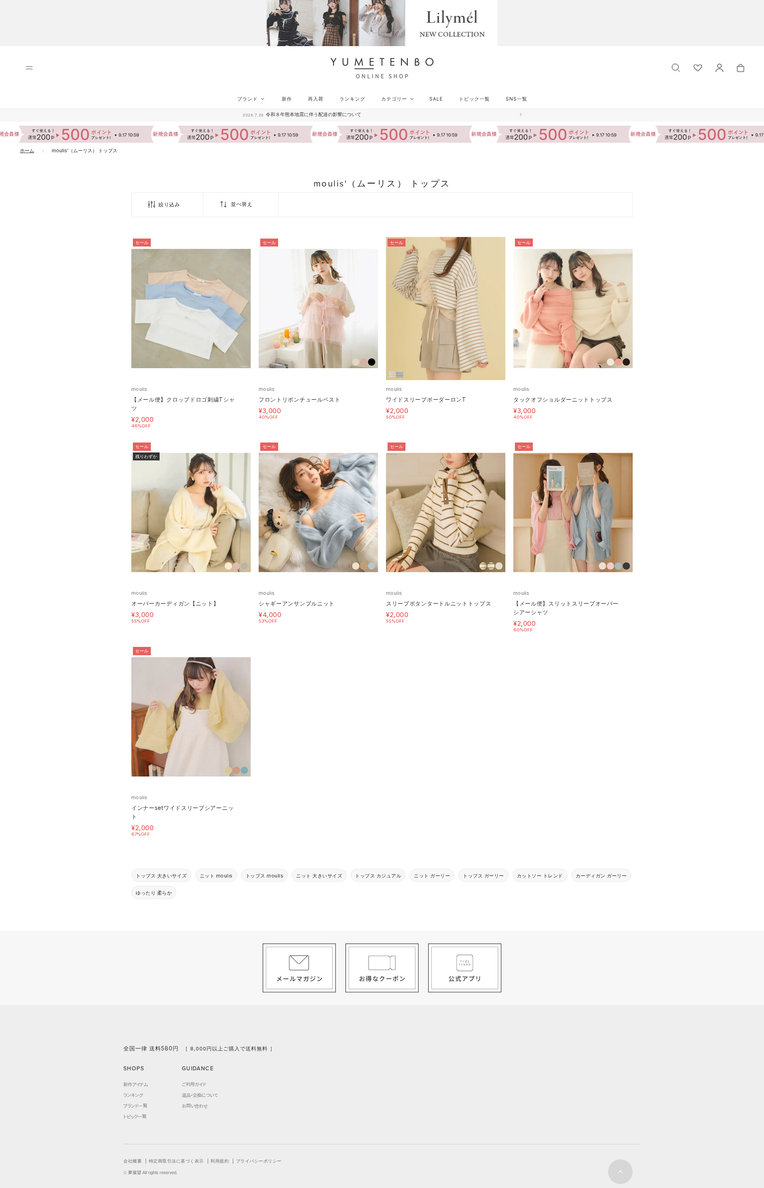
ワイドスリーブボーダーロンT (426, 399)
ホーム (27, 150)
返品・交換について (200, 1095)
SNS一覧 (516, 99)
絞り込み (169, 204)
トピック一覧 (474, 99)
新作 (287, 99)
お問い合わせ (195, 1105)
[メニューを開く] (29, 67)
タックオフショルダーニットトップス (563, 399)
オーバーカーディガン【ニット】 (175, 603)
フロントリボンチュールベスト (300, 399)
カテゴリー (394, 99)
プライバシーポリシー (259, 1161)
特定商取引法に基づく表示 (176, 1161)
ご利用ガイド (194, 1084)
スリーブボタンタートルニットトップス (438, 603)
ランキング (352, 99)
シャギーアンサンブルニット (297, 603)
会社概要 (132, 1161)
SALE (436, 99)
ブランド (247, 99)
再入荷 (316, 99)
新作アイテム (135, 1084)
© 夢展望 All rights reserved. (150, 1172)
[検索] (676, 67)
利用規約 (219, 1161)
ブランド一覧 (135, 1105)
